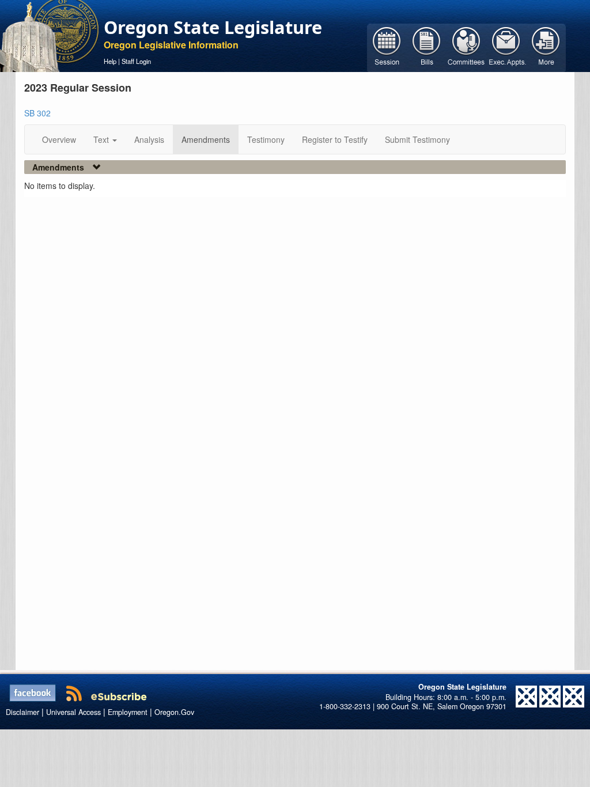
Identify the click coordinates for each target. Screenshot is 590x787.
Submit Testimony (417, 139)
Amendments (205, 139)
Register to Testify (335, 139)
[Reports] (546, 46)
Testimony (266, 139)
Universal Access (73, 712)
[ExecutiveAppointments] (506, 46)
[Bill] (427, 46)
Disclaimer (22, 712)
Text (102, 139)
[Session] (387, 46)
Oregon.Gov (174, 712)
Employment (128, 712)
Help (110, 61)
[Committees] (466, 46)
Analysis (149, 139)
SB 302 (37, 113)
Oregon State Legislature (213, 27)
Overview (59, 139)
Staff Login (136, 61)
